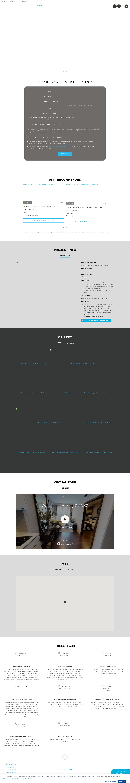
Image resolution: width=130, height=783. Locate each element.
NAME (49, 91)
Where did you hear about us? (41, 124)
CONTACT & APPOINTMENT (44, 220)
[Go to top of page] (65, 757)
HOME (39, 5)
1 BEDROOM (65, 488)
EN (114, 6)
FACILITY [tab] (70, 343)
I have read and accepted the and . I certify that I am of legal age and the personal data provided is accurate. (61, 147)
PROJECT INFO (64, 6)
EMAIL (49, 108)
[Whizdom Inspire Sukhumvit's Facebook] (59, 769)
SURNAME (47, 97)
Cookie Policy (16, 778)
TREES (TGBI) (98, 6)
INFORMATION (65, 255)
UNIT (56, 5)
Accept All (122, 781)
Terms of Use (65, 146)
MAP (91, 5)
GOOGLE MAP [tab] (58, 570)
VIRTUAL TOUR (83, 6)
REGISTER (48, 5)
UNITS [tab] (59, 343)
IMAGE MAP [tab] (72, 570)
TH (119, 6)
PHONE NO (47, 101)
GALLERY (74, 5)
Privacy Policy (27, 778)
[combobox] (55, 102)
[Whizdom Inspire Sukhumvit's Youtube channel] (71, 769)
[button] (62, 71)
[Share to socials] (126, 6)
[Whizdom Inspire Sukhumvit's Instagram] (65, 769)
